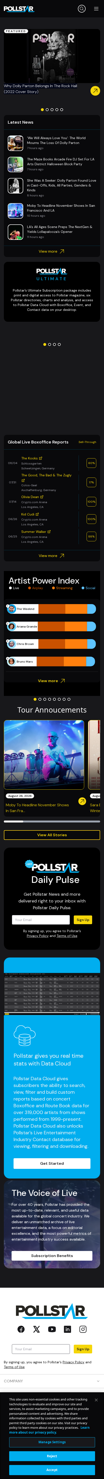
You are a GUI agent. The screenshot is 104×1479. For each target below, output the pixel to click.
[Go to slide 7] (64, 699)
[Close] (96, 1400)
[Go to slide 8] (68, 699)
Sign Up (83, 920)
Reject (52, 1456)
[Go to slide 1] (42, 109)
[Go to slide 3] (52, 109)
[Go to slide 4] (56, 109)
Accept (52, 1470)
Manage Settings (52, 1442)
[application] (52, 635)
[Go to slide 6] (59, 699)
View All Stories (52, 834)
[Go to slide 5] (61, 109)
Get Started (52, 1163)
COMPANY (13, 1381)
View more (48, 251)
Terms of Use (67, 936)
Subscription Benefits (52, 1255)
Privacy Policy (38, 936)
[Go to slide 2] (47, 109)
